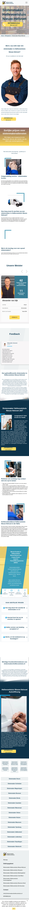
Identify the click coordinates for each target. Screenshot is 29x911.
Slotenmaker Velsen (14, 812)
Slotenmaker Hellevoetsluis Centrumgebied (10, 879)
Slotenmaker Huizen (14, 817)
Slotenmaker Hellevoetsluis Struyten (13, 870)
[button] (22, 271)
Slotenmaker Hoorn (14, 778)
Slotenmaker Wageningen (14, 788)
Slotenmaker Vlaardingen (14, 841)
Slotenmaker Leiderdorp (14, 836)
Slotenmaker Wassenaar (14, 807)
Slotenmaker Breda (14, 798)
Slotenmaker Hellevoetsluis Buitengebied (14, 873)
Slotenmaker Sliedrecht (14, 846)
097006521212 (14, 317)
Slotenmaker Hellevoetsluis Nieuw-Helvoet (14, 867)
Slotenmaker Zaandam (14, 803)
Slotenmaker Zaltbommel (14, 832)
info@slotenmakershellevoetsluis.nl (12, 893)
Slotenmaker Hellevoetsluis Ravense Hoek (14, 883)
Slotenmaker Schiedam (14, 783)
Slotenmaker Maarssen (14, 822)
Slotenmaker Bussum (14, 793)
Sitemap (5, 859)
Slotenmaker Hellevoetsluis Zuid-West (13, 875)
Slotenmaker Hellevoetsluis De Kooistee (13, 885)
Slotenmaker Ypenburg (14, 827)
